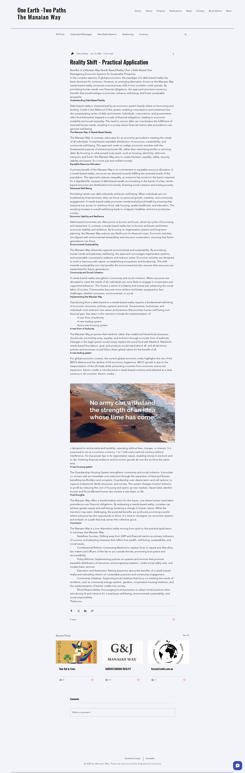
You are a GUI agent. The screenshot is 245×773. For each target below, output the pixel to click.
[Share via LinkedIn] (85, 610)
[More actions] (173, 53)
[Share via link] (92, 610)
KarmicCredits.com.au (162, 669)
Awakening (127, 34)
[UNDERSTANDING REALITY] (122, 652)
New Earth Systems (107, 34)
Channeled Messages (81, 34)
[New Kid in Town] (76, 652)
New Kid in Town (67, 669)
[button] (185, 34)
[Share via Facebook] (71, 610)
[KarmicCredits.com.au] (168, 652)
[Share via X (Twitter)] (78, 610)
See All (186, 635)
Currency (143, 34)
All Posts (60, 34)
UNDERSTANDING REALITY (118, 669)
